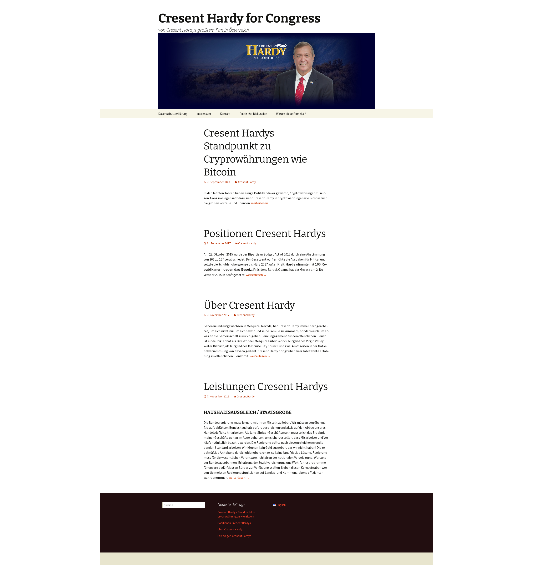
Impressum (204, 114)
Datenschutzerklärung (173, 114)
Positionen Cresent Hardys (265, 234)
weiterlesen (261, 203)
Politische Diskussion (253, 114)
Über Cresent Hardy (249, 305)
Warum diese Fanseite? (291, 114)
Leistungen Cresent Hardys (266, 387)
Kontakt (225, 114)
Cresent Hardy (247, 182)
